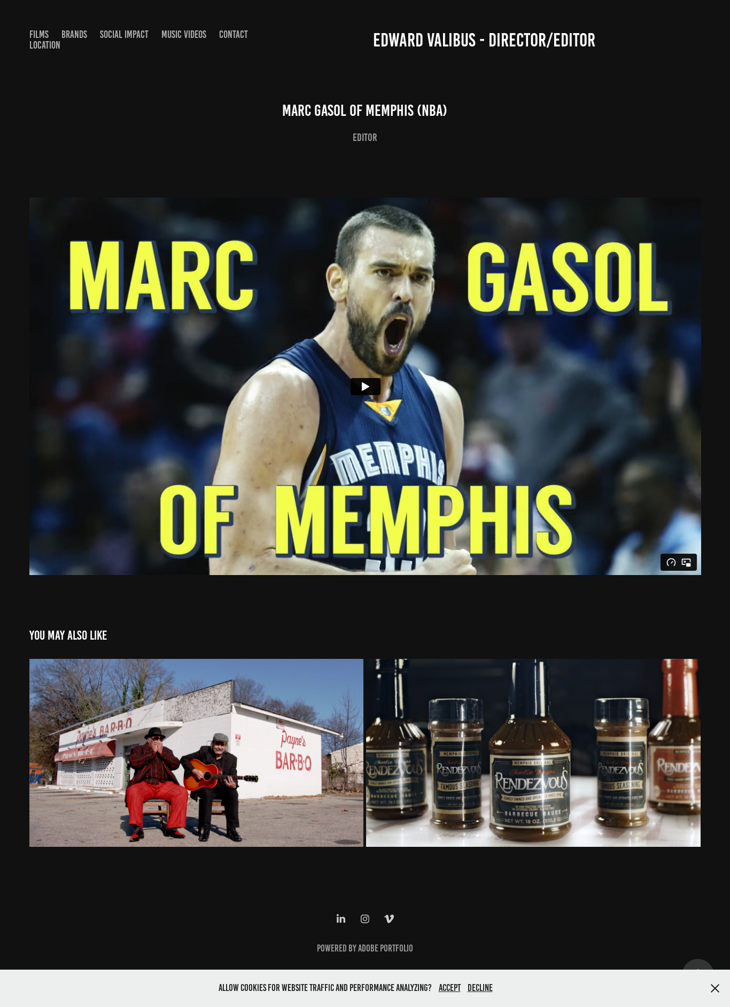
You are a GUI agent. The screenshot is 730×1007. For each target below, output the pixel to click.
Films (39, 34)
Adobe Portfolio (385, 948)
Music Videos (183, 34)
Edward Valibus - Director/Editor (484, 40)
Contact (233, 34)
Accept (450, 987)
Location (44, 45)
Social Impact (124, 34)
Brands (74, 34)
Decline (480, 987)
